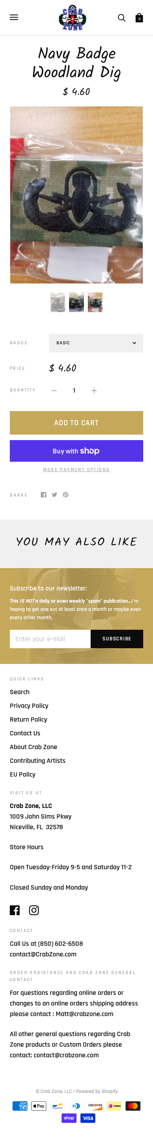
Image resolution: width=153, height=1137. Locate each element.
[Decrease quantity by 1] (54, 390)
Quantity (23, 390)
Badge (19, 343)
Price (18, 368)
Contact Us (25, 733)
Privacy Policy (29, 705)
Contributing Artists (38, 760)
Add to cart (76, 423)
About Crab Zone (33, 746)
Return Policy (28, 719)
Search (19, 691)
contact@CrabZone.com (43, 954)
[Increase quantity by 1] (94, 390)
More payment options (76, 470)
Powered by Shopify (97, 1091)
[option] (76, 194)
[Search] (122, 17)
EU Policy (22, 774)
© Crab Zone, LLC (54, 1091)
